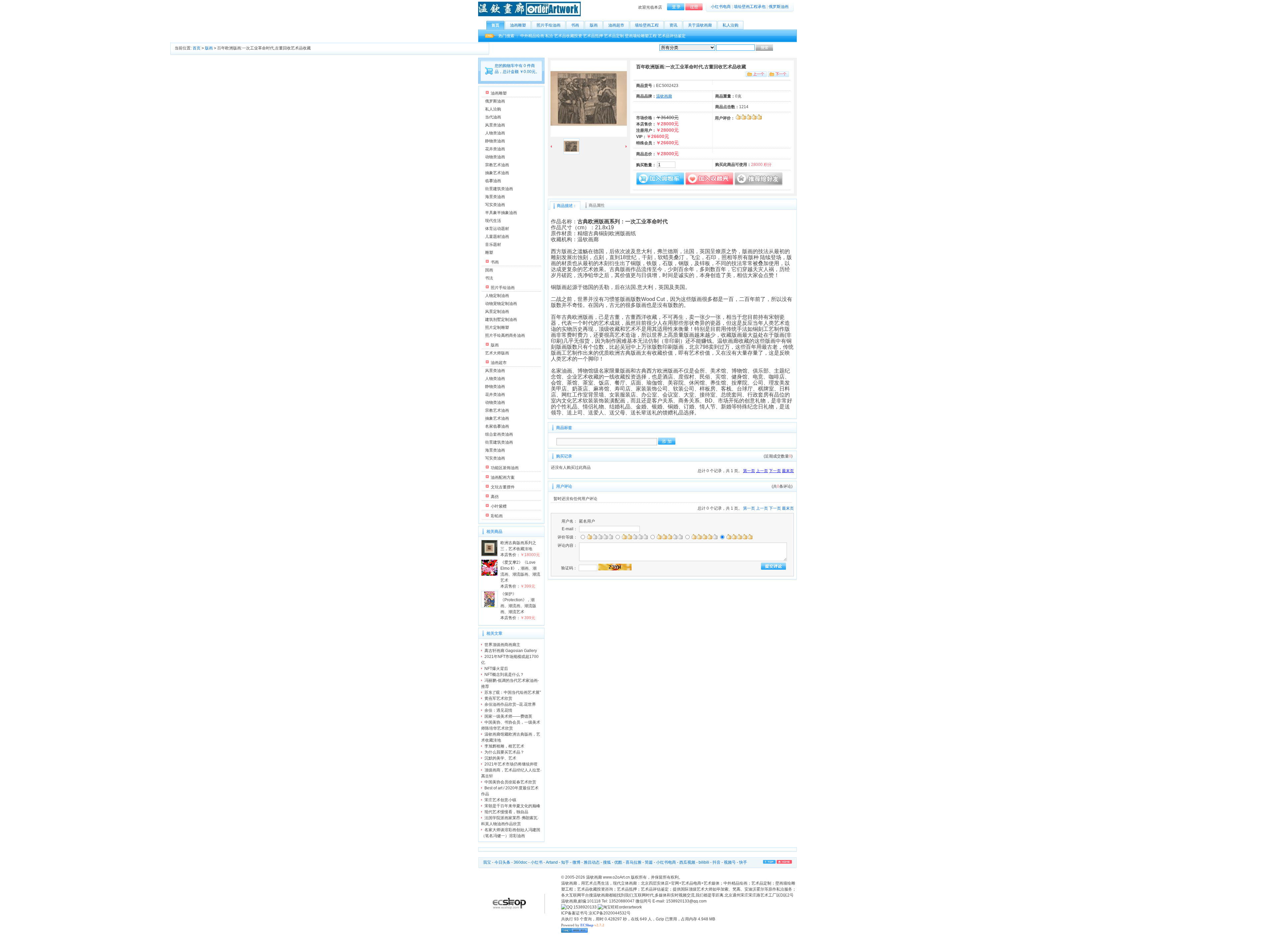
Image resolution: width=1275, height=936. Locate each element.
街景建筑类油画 (499, 188)
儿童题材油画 (497, 236)
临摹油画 (493, 181)
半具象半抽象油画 (501, 212)
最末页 (788, 470)
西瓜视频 (687, 862)
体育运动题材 (497, 228)
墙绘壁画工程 (647, 25)
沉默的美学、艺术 (500, 758)
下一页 (775, 470)
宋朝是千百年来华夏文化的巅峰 (512, 806)
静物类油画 (495, 141)
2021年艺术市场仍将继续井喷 (511, 764)
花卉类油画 (495, 149)
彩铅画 (497, 516)
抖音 (717, 862)
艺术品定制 (614, 36)
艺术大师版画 (497, 353)
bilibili (704, 862)
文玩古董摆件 (503, 487)
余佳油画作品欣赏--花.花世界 (510, 704)
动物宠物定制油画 (501, 303)
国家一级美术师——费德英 (508, 716)
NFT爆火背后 (496, 668)
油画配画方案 (503, 477)
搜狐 (607, 862)
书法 (489, 278)
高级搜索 (782, 47)
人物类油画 (495, 133)
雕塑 (489, 252)
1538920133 (584, 907)
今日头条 (502, 862)
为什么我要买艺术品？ (504, 752)
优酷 (618, 862)
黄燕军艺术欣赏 (498, 698)
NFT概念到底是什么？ (504, 674)
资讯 (673, 25)
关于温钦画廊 (700, 25)
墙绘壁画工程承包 (750, 6)
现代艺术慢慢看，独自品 (506, 812)
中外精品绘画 (532, 36)
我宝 (487, 862)
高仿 (495, 496)
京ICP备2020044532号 (610, 913)
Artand (552, 862)
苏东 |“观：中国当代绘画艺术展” (512, 692)
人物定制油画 (497, 295)
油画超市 (616, 25)
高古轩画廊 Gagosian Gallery (510, 650)
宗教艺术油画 (497, 165)
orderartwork (630, 907)
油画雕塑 (518, 25)
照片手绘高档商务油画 (505, 335)
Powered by (582, 925)
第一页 (749, 470)
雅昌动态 (592, 862)
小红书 (537, 862)
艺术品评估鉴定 (672, 36)
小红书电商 (721, 6)
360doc (520, 862)
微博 (576, 862)
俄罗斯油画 (779, 6)
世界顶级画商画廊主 (502, 644)
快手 (743, 862)
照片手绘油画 (548, 25)
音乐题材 (493, 244)
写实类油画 (495, 204)
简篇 (649, 862)
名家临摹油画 (497, 426)
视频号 (730, 862)
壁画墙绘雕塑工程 (641, 36)
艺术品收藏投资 (568, 36)
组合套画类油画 (499, 434)
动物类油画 (495, 157)
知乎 (565, 862)
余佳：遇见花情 (498, 710)
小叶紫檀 (499, 506)
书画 (575, 25)
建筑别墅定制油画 (501, 319)
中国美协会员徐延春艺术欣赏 (510, 782)
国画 (489, 270)
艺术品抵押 (593, 36)
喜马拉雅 (633, 862)
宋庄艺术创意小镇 (500, 800)
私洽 (549, 36)
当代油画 (493, 117)
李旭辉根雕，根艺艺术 (504, 746)
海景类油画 (495, 196)
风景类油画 (495, 125)
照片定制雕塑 (497, 327)
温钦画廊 (664, 96)
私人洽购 (730, 25)
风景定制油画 (497, 311)
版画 (594, 25)
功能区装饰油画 (505, 468)
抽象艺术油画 (497, 173)
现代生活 (493, 220)
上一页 (762, 470)
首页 (495, 25)
